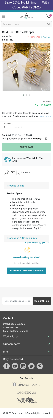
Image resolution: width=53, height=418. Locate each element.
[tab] (26, 186)
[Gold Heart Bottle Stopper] (26, 67)
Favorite (26, 172)
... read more (44, 116)
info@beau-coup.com (14, 324)
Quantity (7, 124)
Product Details (15, 185)
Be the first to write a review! (26, 270)
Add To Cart (26, 147)
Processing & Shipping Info (22, 238)
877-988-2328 (10, 327)
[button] (23, 95)
